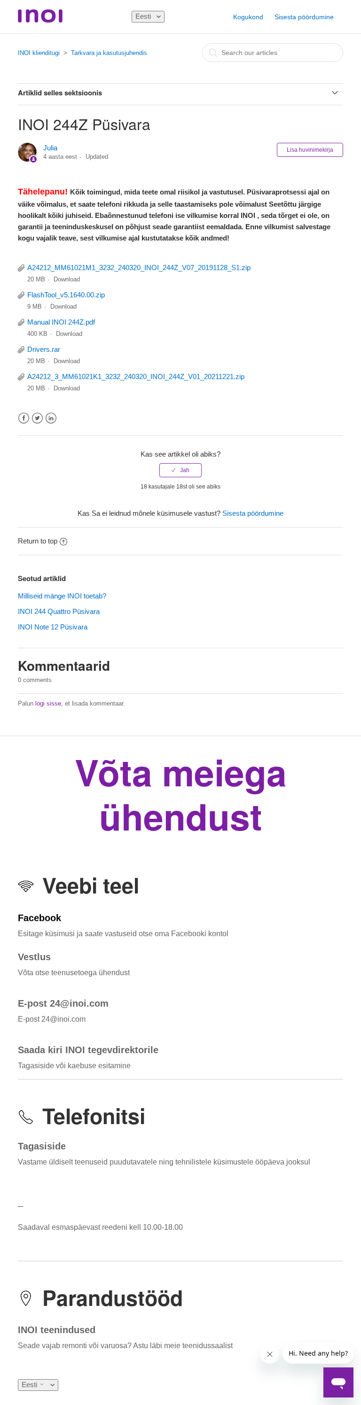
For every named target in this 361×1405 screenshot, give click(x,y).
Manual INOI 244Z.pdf (61, 322)
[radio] (180, 470)
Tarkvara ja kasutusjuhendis (109, 52)
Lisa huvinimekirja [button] (310, 150)
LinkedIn (51, 418)
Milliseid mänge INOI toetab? (62, 596)
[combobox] (272, 52)
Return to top (37, 541)
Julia (50, 148)
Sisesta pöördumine (304, 17)
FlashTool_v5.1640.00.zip (66, 295)
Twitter (37, 418)
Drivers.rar (43, 349)
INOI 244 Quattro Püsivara (59, 611)
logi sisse (48, 703)
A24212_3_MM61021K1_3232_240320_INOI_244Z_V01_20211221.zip (135, 376)
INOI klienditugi (39, 52)
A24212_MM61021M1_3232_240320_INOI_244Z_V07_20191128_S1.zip (139, 268)
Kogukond (248, 17)
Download (67, 279)
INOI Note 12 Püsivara (52, 627)
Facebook (24, 418)
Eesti (144, 16)
